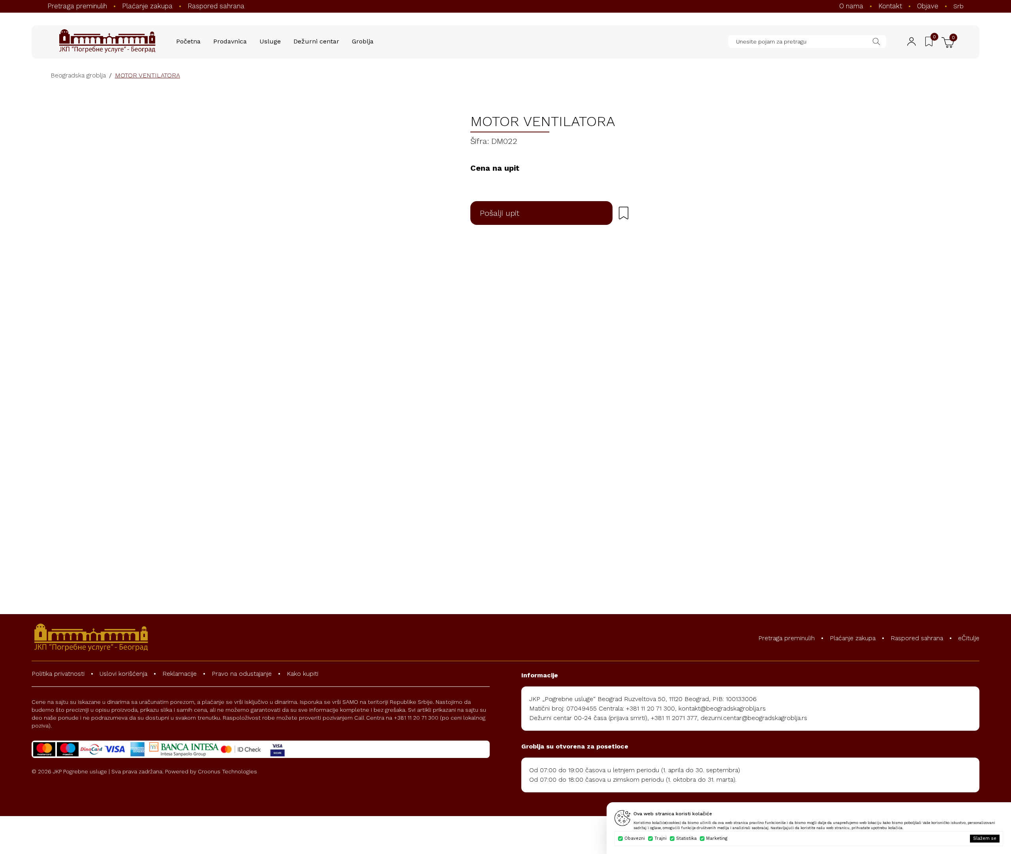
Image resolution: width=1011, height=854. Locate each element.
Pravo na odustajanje (242, 673)
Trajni (660, 838)
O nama (851, 6)
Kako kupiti (302, 673)
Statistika (686, 838)
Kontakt (890, 6)
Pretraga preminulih (77, 6)
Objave (927, 6)
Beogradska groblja (78, 75)
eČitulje (968, 638)
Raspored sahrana (216, 6)
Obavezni (634, 838)
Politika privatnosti (58, 673)
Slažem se (984, 838)
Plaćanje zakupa (147, 6)
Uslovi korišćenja (123, 673)
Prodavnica (230, 41)
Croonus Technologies (227, 771)
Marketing (716, 838)
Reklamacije (179, 673)
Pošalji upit (499, 213)
